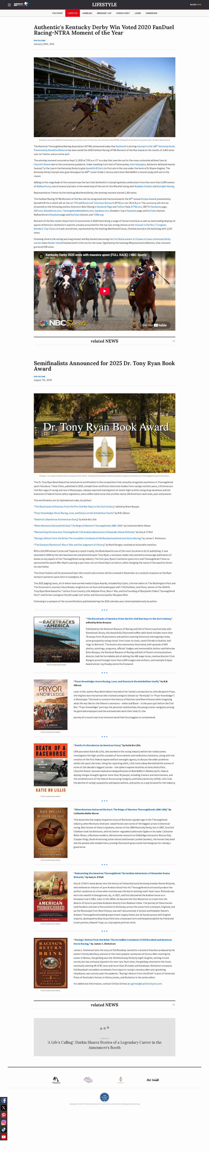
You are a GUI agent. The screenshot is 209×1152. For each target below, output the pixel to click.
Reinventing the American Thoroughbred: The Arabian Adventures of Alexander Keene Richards (84, 532)
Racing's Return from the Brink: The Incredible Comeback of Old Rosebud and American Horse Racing (88, 538)
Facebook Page (104, 206)
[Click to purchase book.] (57, 640)
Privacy (102, 1104)
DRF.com (38, 210)
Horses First (123, 13)
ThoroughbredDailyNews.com (78, 210)
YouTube (151, 210)
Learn (138, 13)
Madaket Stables (143, 186)
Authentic (121, 146)
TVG (75, 202)
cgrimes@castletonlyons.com (146, 983)
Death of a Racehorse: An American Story (56, 519)
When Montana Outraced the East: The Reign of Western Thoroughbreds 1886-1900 (78, 525)
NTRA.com (136, 206)
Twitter (121, 206)
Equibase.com (102, 210)
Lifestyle (104, 4)
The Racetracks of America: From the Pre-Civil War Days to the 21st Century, (74, 506)
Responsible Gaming (132, 1104)
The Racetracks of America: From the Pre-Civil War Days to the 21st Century (129, 618)
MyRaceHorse (44, 186)
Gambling (87, 13)
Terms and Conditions (114, 1104)
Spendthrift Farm (95, 168)
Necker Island (55, 242)
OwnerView (151, 13)
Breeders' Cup (104, 13)
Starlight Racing (165, 186)
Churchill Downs (42, 164)
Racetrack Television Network (98, 202)
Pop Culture (39, 40)
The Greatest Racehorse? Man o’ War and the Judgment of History (69, 544)
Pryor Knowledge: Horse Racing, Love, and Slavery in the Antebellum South (74, 512)
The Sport (57, 13)
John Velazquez (137, 164)
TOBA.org (98, 214)
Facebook (156, 206)
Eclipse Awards (149, 198)
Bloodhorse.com (52, 210)
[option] (56, 1080)
